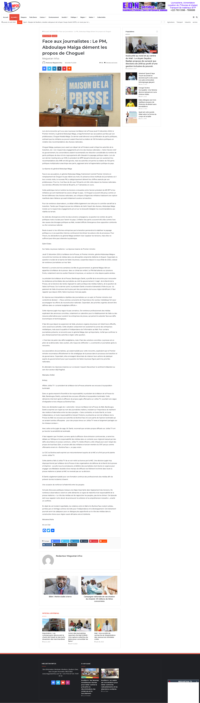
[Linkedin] (54, 68)
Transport (180, 22)
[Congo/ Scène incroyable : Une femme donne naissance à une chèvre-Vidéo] (131, 91)
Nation (91, 17)
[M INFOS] (13, 7)
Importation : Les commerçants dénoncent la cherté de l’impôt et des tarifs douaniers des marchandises (53, 636)
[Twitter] (49, 68)
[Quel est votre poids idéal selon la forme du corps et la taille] (131, 117)
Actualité (14, 17)
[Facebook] (44, 68)
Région (82, 17)
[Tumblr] (59, 68)
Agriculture (170, 22)
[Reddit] (69, 68)
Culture (42, 17)
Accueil (5, 17)
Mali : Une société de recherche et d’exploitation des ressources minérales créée (105, 636)
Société (64, 17)
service (195, 22)
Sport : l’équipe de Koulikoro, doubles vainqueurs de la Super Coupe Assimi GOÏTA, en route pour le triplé (57, 22)
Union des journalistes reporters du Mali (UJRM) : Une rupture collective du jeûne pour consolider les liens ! (78, 637)
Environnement (54, 17)
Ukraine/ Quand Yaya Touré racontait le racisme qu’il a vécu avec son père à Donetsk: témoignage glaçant (148, 78)
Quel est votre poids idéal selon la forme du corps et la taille (147, 114)
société (54, 36)
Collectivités (101, 17)
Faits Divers (33, 17)
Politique (73, 17)
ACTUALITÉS (54, 31)
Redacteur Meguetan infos (54, 62)
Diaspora (23, 17)
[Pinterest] (64, 68)
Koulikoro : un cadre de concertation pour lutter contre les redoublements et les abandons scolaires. (109, 684)
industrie (188, 22)
